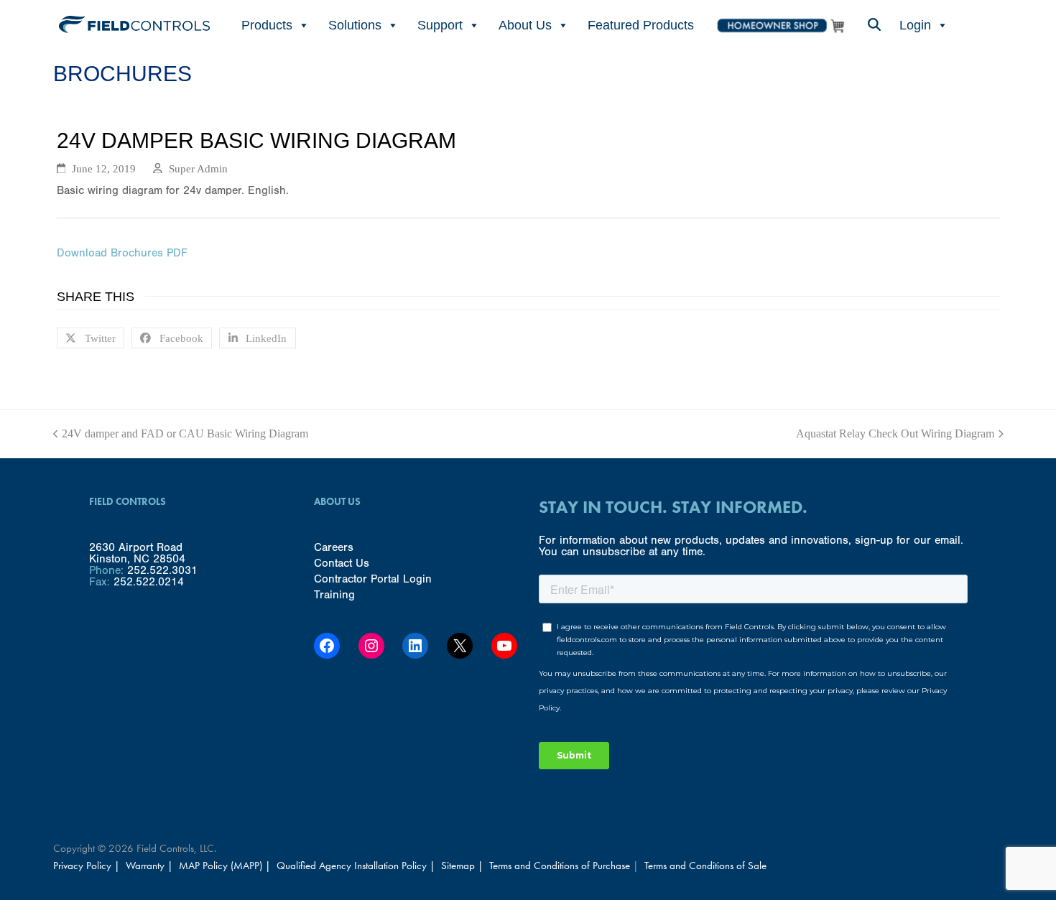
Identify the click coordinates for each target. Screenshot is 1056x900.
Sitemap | (462, 865)
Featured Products (641, 25)
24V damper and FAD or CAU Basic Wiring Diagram (181, 434)
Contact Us (341, 563)
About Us (525, 25)
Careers (333, 547)
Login (915, 25)
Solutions (354, 25)
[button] (873, 25)
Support (440, 25)
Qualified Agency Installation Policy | (357, 865)
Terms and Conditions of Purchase (559, 865)
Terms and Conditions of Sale (705, 865)
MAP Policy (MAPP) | (226, 865)
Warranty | (151, 865)
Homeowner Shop (780, 25)
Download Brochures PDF (122, 252)
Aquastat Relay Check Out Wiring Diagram (895, 434)
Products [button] (266, 25)
